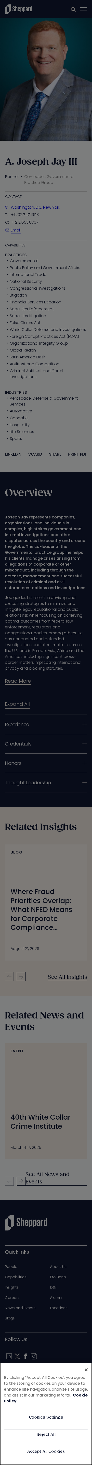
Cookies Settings (46, 1417)
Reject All (46, 1434)
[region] (46, 1414)
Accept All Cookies (46, 1451)
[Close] (86, 1369)
